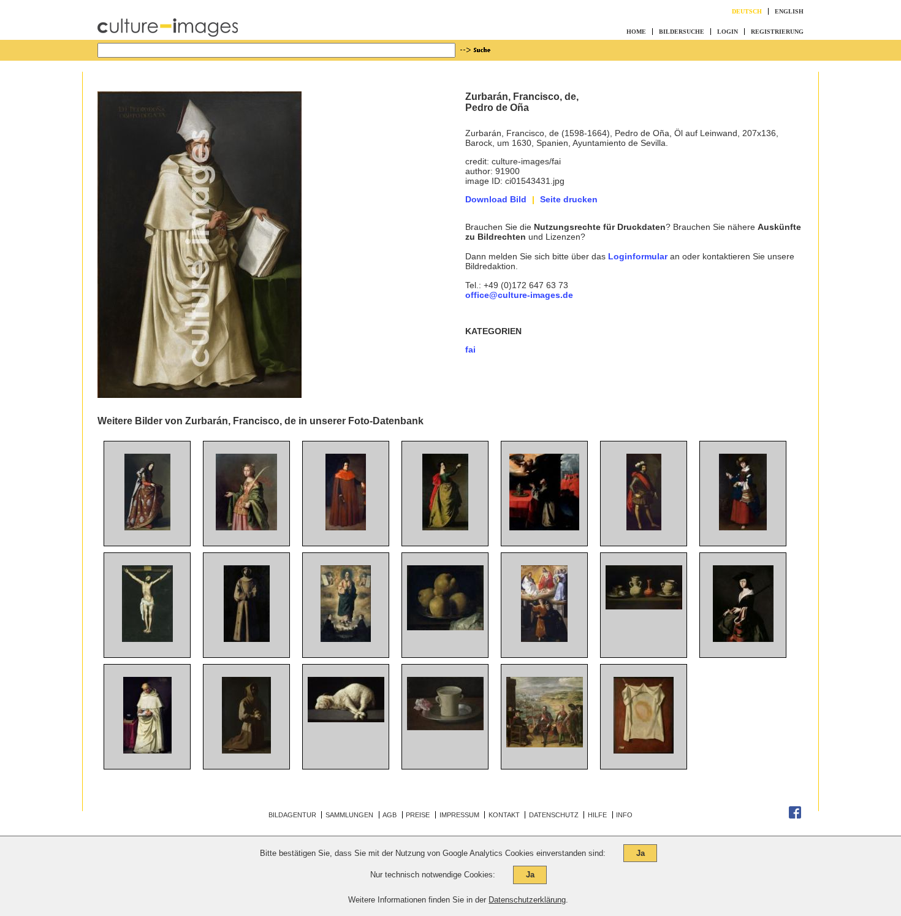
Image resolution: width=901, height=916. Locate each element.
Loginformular (637, 256)
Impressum (459, 815)
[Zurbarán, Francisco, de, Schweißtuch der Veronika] (644, 750)
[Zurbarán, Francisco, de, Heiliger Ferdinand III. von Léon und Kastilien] (643, 527)
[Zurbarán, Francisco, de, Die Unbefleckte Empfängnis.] (346, 639)
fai (470, 349)
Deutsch (747, 11)
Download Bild (496, 199)
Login (727, 31)
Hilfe (597, 815)
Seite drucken (569, 199)
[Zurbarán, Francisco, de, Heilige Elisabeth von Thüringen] (246, 527)
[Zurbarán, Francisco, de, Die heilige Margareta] (743, 527)
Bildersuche (681, 31)
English (789, 11)
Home (636, 31)
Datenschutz (554, 815)
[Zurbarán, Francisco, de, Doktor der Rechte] (345, 527)
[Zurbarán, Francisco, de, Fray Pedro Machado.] (147, 750)
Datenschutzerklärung (527, 899)
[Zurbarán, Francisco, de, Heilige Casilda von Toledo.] (147, 527)
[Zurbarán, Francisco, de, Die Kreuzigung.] (147, 639)
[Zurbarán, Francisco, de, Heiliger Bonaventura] (544, 527)
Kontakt (504, 815)
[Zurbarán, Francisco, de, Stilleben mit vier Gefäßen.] (644, 606)
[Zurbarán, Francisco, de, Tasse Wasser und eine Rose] (445, 727)
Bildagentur (292, 815)
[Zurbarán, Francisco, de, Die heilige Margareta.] (743, 639)
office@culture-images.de (519, 295)
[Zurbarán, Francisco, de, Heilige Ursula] (445, 527)
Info (624, 815)
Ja (640, 853)
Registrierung (777, 31)
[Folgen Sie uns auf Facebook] (795, 816)
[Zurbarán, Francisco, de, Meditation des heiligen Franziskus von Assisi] (246, 750)
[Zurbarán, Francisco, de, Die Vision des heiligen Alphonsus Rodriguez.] (544, 639)
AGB (389, 815)
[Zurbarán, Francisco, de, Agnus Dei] (346, 719)
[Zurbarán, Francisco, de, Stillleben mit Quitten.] (445, 627)
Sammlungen (349, 815)
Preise (418, 815)
